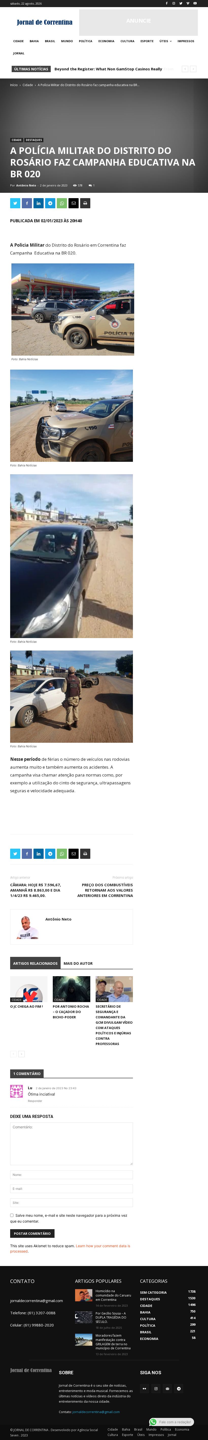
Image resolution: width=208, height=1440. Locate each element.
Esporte (127, 1435)
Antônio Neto (26, 185)
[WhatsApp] (62, 203)
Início (14, 85)
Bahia (126, 1429)
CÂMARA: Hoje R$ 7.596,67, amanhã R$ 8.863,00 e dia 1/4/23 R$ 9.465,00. (35, 890)
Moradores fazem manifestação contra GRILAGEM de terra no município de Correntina (113, 1341)
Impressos (156, 1435)
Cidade (28, 85)
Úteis (141, 1435)
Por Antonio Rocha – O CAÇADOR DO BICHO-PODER (71, 1011)
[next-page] (21, 1054)
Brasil (138, 1429)
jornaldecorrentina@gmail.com (96, 1412)
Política (166, 1429)
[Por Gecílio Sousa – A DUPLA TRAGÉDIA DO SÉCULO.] (83, 1317)
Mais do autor (78, 963)
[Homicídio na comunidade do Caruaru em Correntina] (83, 1295)
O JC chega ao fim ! (26, 1006)
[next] (193, 69)
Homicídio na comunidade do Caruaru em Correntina (113, 1295)
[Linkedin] (38, 203)
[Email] (73, 203)
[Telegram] (50, 203)
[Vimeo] (188, 4)
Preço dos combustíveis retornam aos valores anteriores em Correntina (105, 890)
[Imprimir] (85, 203)
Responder (35, 1101)
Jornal (172, 1435)
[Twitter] (181, 4)
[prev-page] (13, 1054)
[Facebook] (167, 4)
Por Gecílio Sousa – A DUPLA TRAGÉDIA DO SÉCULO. (111, 1317)
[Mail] (167, 1388)
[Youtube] (195, 4)
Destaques (34, 140)
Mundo (151, 1429)
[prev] (185, 69)
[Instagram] (174, 4)
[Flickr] (144, 1388)
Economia (182, 1429)
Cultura (113, 1435)
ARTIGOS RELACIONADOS (35, 963)
